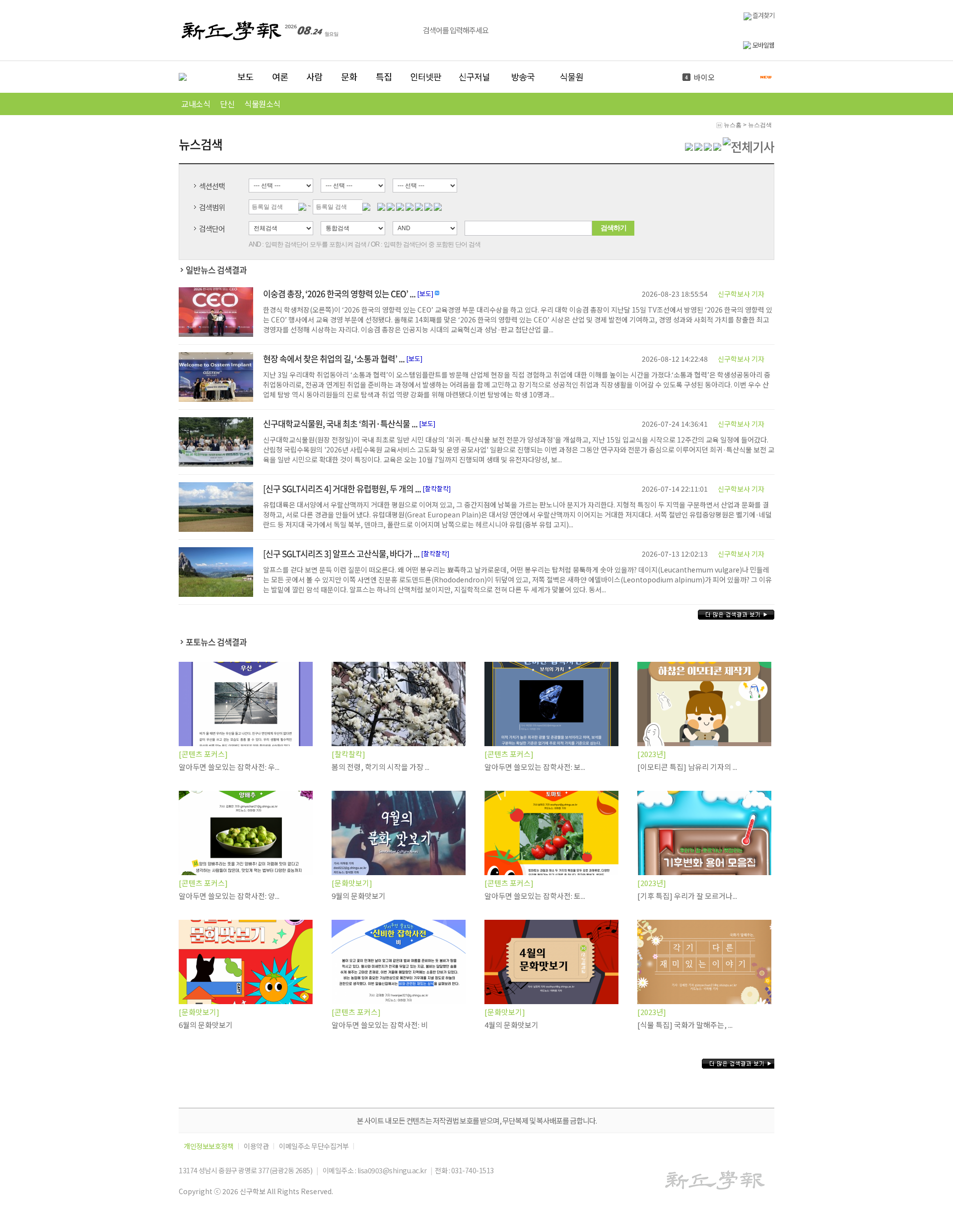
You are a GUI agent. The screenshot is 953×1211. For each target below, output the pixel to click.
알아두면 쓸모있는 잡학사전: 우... (229, 767)
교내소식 (195, 104)
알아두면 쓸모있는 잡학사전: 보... (534, 767)
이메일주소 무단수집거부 (313, 1146)
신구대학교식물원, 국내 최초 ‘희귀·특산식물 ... (340, 423)
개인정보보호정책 (208, 1146)
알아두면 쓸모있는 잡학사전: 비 (380, 1025)
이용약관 (256, 1146)
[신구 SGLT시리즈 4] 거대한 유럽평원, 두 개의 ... (342, 488)
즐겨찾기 (762, 15)
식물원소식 (262, 104)
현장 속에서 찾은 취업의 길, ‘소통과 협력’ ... (334, 358)
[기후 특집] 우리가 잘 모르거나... (687, 896)
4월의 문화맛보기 (511, 1025)
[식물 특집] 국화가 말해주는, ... (685, 1025)
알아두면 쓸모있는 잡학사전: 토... (534, 896)
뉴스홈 (733, 125)
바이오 (704, 77)
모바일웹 (763, 45)
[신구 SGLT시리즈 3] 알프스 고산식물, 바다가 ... (341, 553)
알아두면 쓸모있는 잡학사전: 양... (229, 896)
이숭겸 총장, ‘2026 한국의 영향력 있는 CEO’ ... (339, 293)
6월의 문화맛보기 (206, 1025)
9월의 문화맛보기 (359, 896)
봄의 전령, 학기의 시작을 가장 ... (380, 767)
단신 (227, 104)
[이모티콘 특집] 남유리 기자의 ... (687, 767)
